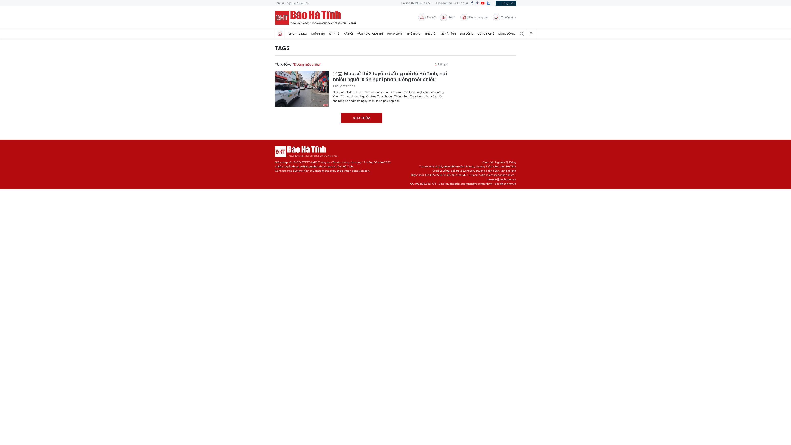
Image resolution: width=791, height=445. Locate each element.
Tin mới (431, 17)
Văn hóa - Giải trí (370, 33)
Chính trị (318, 33)
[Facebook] (471, 3)
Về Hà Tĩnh (448, 33)
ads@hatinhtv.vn (505, 183)
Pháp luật (395, 33)
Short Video (298, 33)
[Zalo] (488, 3)
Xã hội (348, 33)
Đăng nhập (508, 3)
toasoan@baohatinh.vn (501, 179)
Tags (282, 48)
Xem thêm (361, 118)
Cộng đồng (506, 33)
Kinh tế (334, 33)
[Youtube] (483, 3)
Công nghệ (485, 33)
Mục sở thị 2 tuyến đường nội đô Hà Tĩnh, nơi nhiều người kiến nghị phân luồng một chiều (390, 77)
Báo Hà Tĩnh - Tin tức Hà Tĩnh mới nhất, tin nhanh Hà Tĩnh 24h (317, 17)
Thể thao (413, 33)
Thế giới (430, 33)
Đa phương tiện (478, 17)
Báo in (452, 17)
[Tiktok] (477, 3)
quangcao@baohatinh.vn (476, 183)
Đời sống (466, 33)
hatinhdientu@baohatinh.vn (496, 175)
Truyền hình (508, 17)
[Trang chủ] (280, 34)
